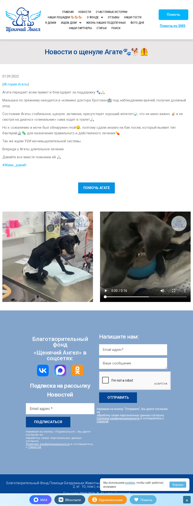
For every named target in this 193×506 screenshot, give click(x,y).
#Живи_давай (13, 165)
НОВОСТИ (84, 12)
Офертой (34, 447)
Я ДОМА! (50, 22)
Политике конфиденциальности (48, 444)
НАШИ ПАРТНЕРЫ (80, 28)
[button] (173, 14)
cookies (130, 482)
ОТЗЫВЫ (113, 17)
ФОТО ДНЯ (137, 22)
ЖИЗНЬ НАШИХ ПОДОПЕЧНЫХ (106, 22)
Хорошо (177, 484)
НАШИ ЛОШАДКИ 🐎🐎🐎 (65, 17)
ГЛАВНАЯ (68, 12)
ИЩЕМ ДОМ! (69, 22)
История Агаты (16, 84)
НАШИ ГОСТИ (132, 17)
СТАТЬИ (101, 28)
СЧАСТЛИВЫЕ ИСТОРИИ (111, 12)
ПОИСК (116, 28)
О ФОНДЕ (93, 17)
